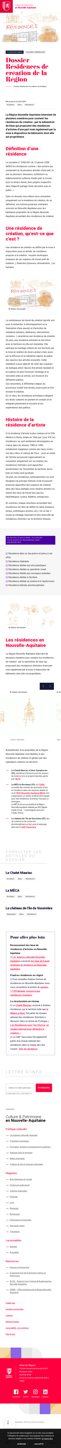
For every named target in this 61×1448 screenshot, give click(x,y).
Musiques (14, 1208)
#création (10, 105)
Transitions (15, 1231)
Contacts (9, 1316)
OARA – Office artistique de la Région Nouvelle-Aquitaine (31, 1291)
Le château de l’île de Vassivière (29, 908)
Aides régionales (17, 1158)
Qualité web (10, 1303)
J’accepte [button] (38, 1444)
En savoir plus (47, 1439)
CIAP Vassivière (28, 827)
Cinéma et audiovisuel (20, 1185)
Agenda (13, 1246)
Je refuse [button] (21, 1444)
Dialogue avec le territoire (21, 1153)
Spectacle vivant (17, 1226)
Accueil (8, 86)
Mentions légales (12, 1322)
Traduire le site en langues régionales (26, 1164)
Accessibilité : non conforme (17, 1328)
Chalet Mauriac (23, 1005)
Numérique (15, 1214)
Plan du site (10, 1334)
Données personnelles (15, 1309)
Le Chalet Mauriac (19, 873)
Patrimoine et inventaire (20, 1220)
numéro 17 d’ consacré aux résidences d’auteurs (29, 991)
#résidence (29, 105)
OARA (42, 784)
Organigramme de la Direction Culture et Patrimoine (28, 1274)
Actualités (14, 1252)
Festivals (14, 1197)
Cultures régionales (18, 1191)
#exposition (11, 914)
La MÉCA (12, 890)
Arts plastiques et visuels (21, 1179)
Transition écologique (19, 1141)
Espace (19, 1267)
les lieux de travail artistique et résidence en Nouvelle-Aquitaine (29, 965)
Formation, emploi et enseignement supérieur (30, 1147)
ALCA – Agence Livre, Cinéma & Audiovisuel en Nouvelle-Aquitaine (31, 1282)
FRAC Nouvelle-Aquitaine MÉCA (30, 793)
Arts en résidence (28, 1049)
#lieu (20, 105)
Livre (12, 1202)
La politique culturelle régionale (23, 1135)
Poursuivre (44, 1088)
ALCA (18, 779)
